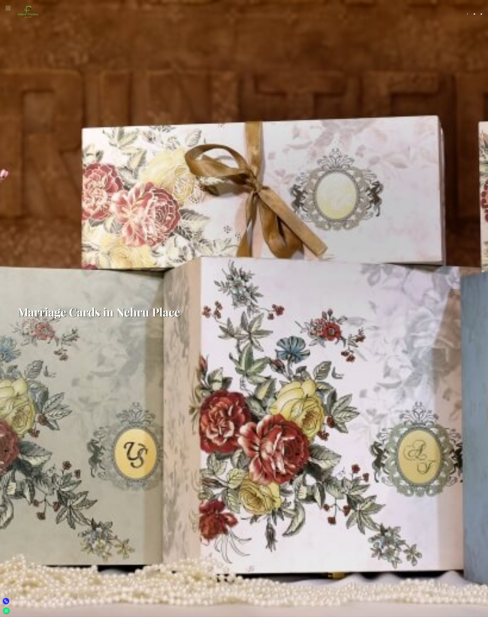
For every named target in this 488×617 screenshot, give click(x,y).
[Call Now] (6, 601)
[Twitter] (481, 14)
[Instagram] (474, 14)
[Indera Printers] (28, 11)
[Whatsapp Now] (6, 610)
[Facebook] (467, 14)
